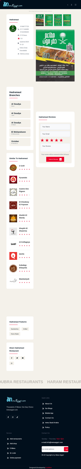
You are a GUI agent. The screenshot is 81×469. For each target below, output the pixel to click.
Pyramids (23, 178)
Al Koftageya (24, 242)
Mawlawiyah (24, 279)
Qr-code (13, 453)
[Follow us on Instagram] (13, 417)
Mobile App (49, 413)
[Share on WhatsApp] (11, 363)
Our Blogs (48, 408)
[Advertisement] (19, 74)
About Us (48, 404)
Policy (47, 427)
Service (9, 433)
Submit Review (53, 159)
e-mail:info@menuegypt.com (52, 442)
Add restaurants (16, 439)
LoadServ (48, 467)
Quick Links (45, 398)
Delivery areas (24, 54)
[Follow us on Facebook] (8, 417)
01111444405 (24, 29)
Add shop (13, 444)
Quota (21, 254)
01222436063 (24, 32)
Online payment (15, 458)
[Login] (71, 4)
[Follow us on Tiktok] (17, 417)
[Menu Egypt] (13, 4)
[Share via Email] (22, 358)
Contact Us (49, 418)
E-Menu (12, 448)
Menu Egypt (60, 455)
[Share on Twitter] (17, 358)
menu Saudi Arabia (52, 423)
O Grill (21, 166)
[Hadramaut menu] (40, 20)
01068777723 (24, 26)
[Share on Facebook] (11, 358)
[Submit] (66, 449)
